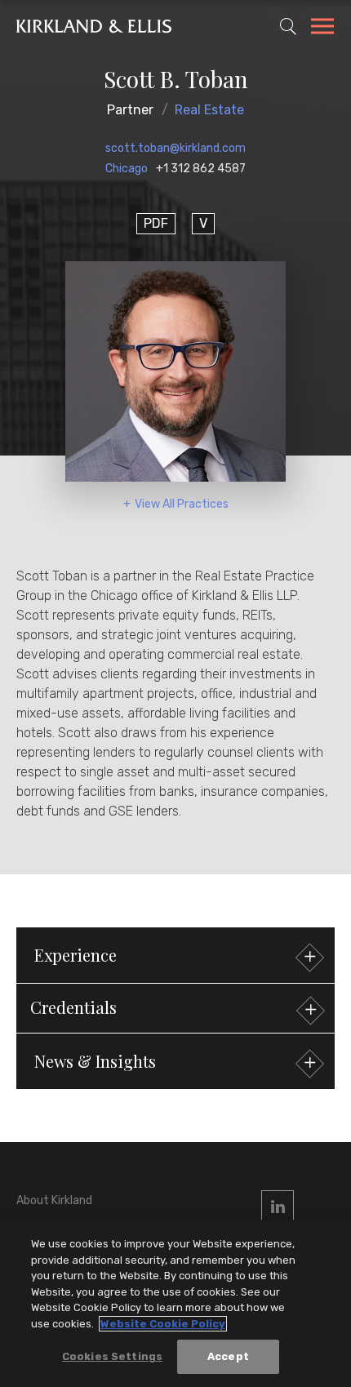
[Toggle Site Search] (288, 26)
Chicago (126, 169)
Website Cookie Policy (162, 1324)
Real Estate (209, 110)
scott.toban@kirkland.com (175, 148)
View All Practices (182, 504)
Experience (75, 955)
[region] (175, 1303)
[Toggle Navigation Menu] (322, 28)
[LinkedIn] (277, 1206)
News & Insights (95, 1061)
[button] (175, 1008)
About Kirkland (54, 1200)
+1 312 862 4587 (201, 169)
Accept (228, 1356)
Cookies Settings (112, 1356)
